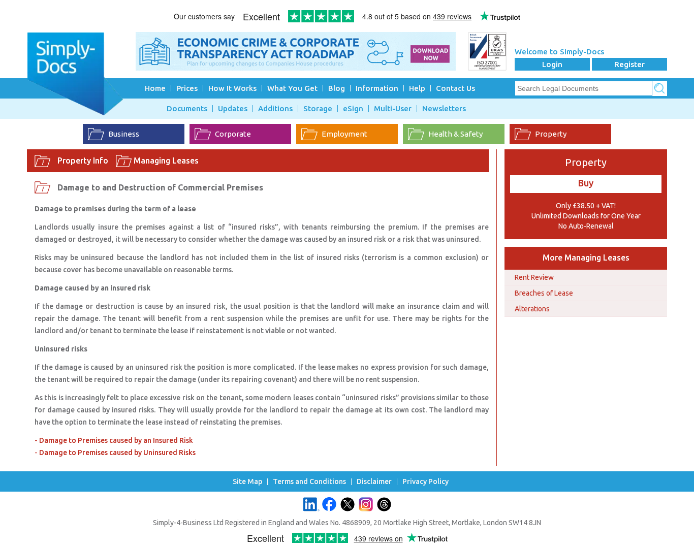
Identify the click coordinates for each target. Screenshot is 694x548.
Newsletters (444, 108)
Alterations (532, 309)
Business (123, 134)
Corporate (233, 134)
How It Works (232, 88)
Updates (232, 108)
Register (629, 64)
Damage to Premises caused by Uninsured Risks (117, 452)
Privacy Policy (425, 481)
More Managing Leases (586, 257)
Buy (585, 183)
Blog (336, 88)
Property (550, 134)
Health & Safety (455, 134)
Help (417, 88)
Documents (187, 108)
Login (552, 64)
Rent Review (534, 277)
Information (377, 88)
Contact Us (455, 88)
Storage (317, 108)
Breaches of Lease (544, 293)
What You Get (292, 88)
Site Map (247, 481)
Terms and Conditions (309, 481)
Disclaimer (374, 481)
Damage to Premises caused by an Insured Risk (116, 440)
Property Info (82, 160)
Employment (344, 134)
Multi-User (393, 108)
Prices (187, 88)
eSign (353, 108)
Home (155, 88)
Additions (275, 108)
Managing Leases (166, 160)
